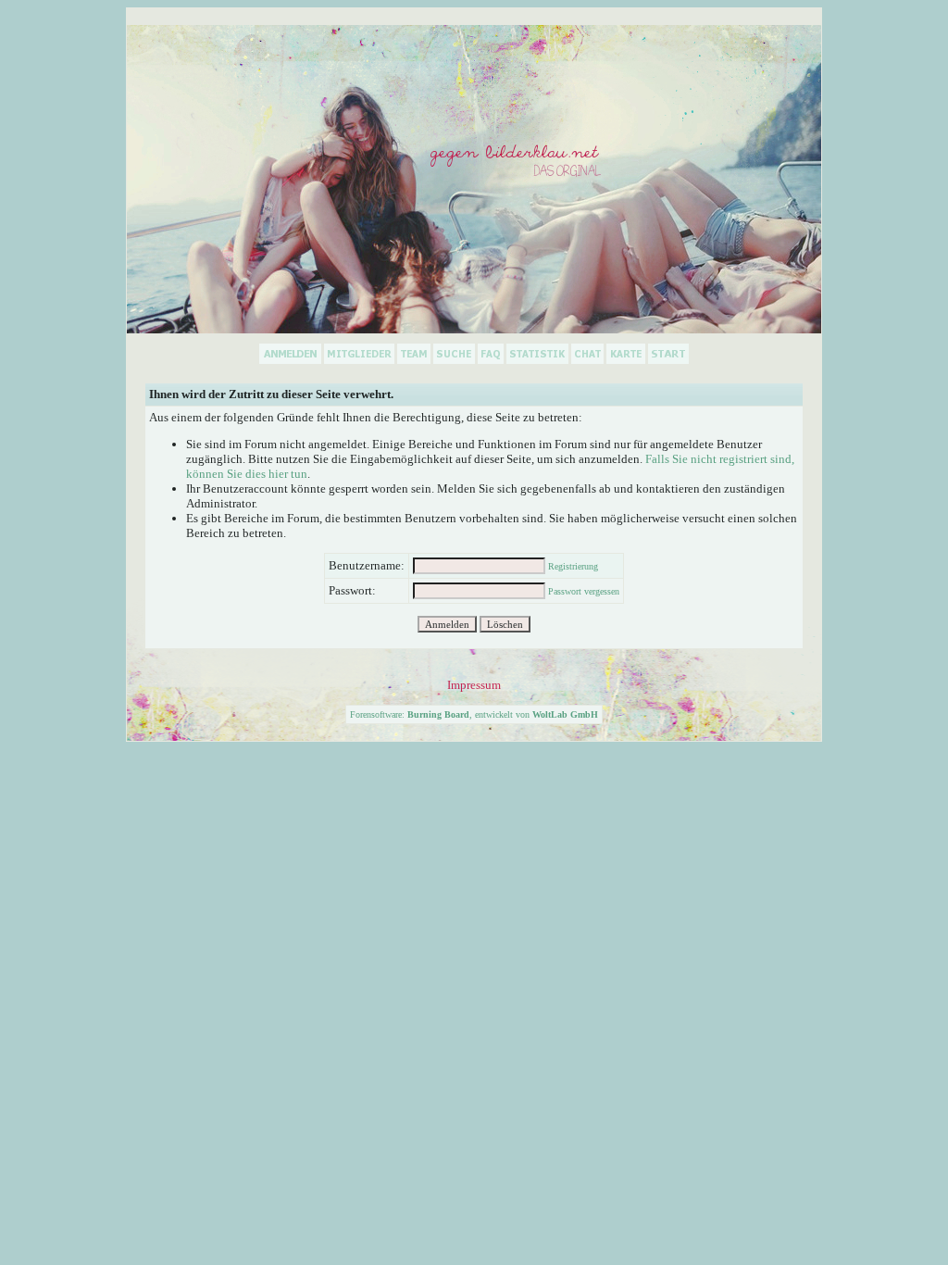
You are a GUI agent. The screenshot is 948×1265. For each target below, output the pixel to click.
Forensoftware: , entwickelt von (474, 714)
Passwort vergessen (583, 591)
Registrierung (573, 566)
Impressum (474, 685)
